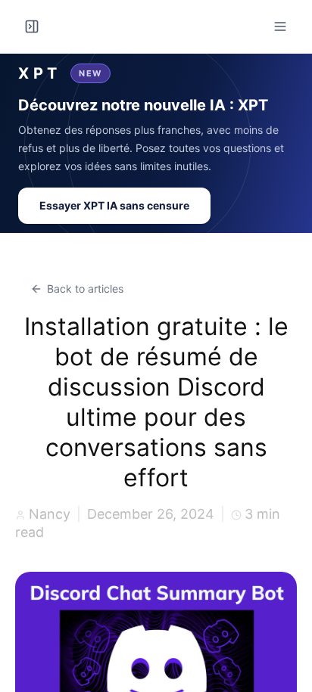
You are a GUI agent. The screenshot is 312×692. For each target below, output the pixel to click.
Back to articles (85, 288)
